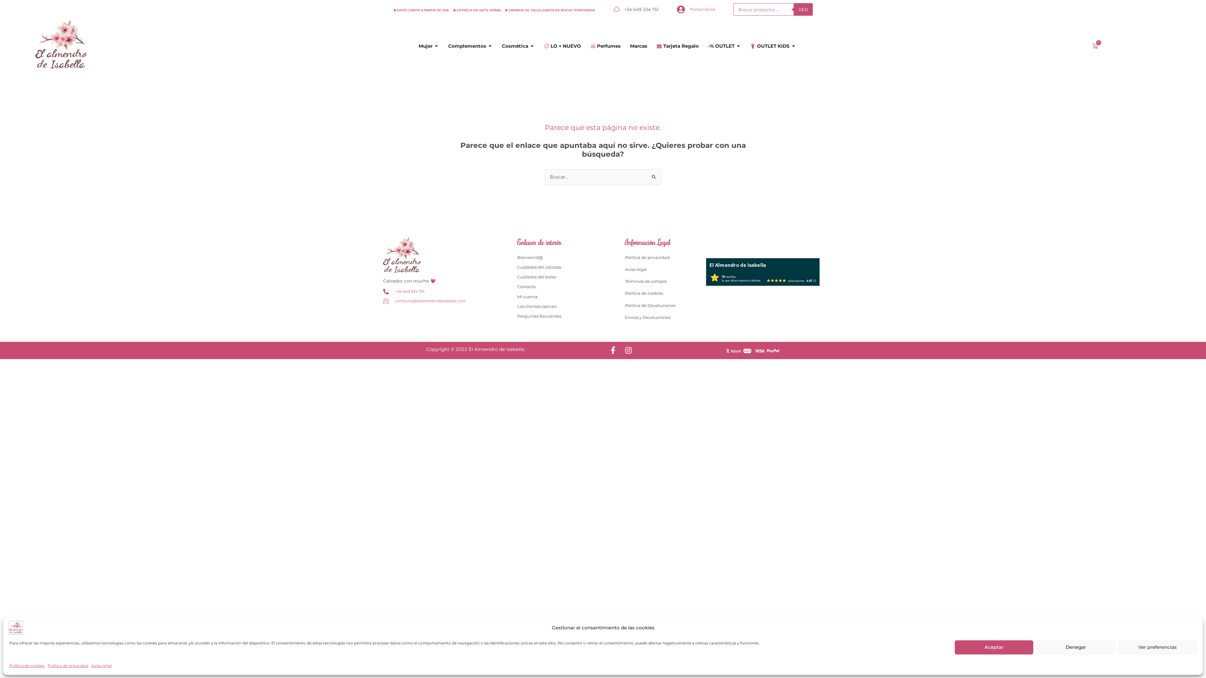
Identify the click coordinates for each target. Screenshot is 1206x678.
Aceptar (994, 647)
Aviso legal (101, 665)
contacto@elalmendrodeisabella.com (430, 301)
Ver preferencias (1157, 647)
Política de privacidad (68, 665)
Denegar (1076, 647)
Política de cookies (27, 665)
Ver (803, 10)
